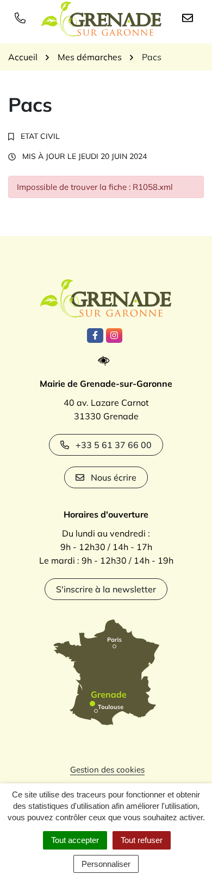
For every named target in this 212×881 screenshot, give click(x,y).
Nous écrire (113, 477)
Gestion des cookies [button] (107, 769)
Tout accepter (75, 840)
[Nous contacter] (190, 17)
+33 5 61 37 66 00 (114, 444)
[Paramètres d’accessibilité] (106, 361)
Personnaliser (106, 864)
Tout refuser (142, 840)
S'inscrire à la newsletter (106, 589)
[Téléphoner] (22, 17)
